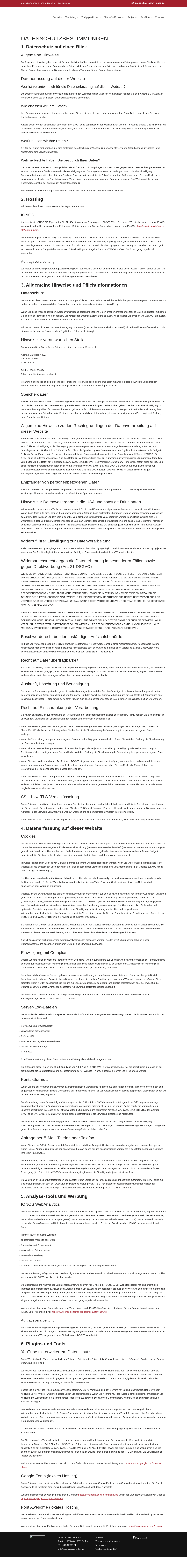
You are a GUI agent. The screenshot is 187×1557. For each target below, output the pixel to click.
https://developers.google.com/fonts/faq (98, 1495)
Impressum (100, 1545)
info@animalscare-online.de (71, 1549)
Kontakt (99, 1537)
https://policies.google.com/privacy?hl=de (42, 1498)
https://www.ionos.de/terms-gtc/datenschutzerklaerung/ (79, 1312)
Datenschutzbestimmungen (107, 1541)
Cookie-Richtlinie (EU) (106, 1549)
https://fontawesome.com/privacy (145, 1526)
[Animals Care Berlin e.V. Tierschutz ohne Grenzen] (28, 17)
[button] (77, 17)
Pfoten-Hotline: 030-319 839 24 (147, 3)
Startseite (57, 17)
